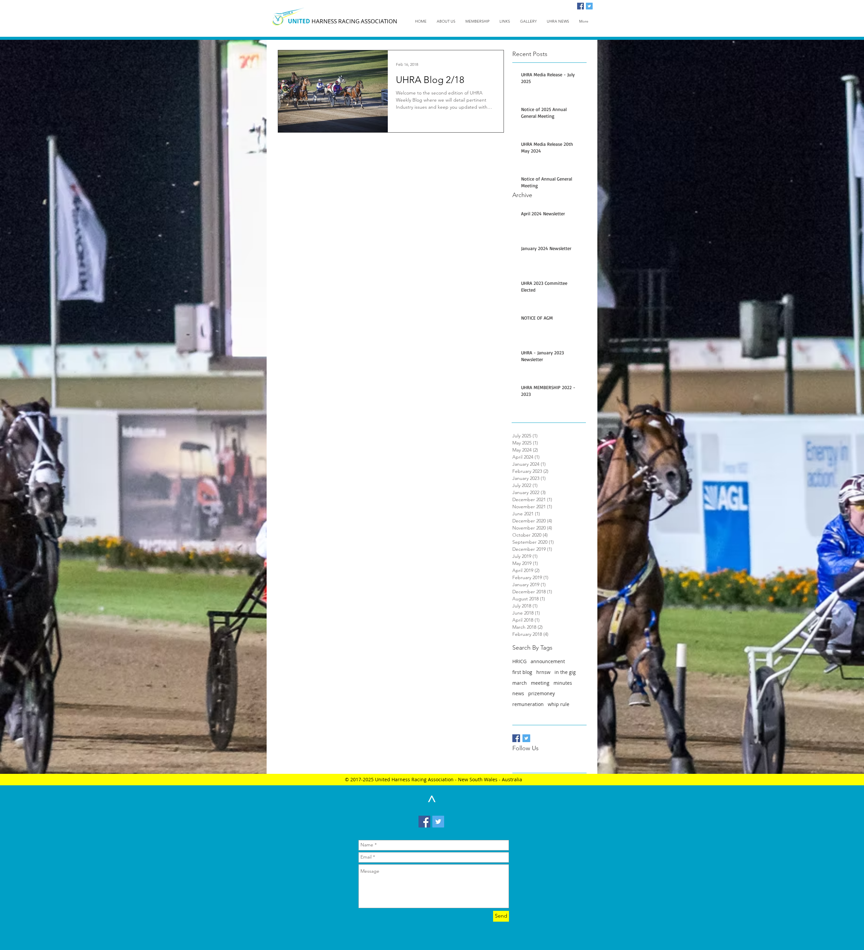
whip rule (558, 704)
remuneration (528, 704)
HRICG (519, 661)
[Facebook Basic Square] (516, 738)
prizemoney (541, 693)
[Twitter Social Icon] (589, 6)
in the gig (565, 672)
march (519, 683)
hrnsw (543, 672)
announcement (548, 661)
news (518, 693)
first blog (522, 672)
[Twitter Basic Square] (526, 738)
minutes (563, 683)
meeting (540, 683)
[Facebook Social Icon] (580, 6)
